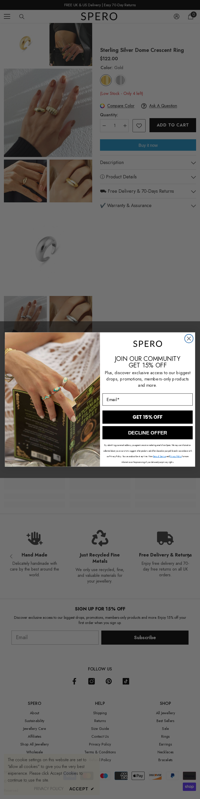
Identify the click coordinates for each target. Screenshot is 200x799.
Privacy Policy (176, 456)
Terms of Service (159, 456)
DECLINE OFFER (147, 432)
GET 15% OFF (148, 417)
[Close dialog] (189, 338)
